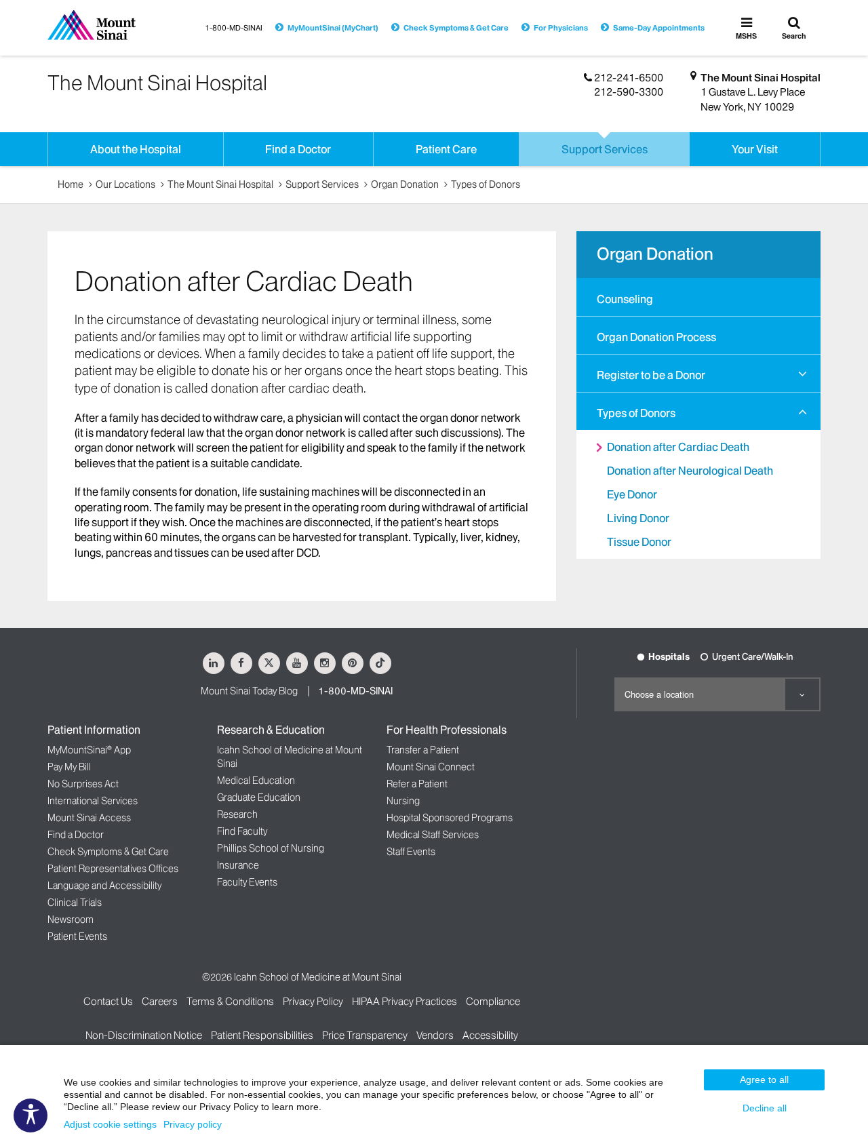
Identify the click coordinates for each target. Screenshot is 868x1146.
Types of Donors (485, 184)
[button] (803, 374)
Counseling (625, 299)
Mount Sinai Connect (431, 767)
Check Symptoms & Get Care (456, 28)
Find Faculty (242, 831)
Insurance (238, 865)
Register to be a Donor (651, 375)
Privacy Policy (313, 1001)
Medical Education (256, 780)
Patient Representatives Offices (112, 869)
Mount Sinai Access (89, 818)
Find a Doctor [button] (298, 149)
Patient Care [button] (446, 149)
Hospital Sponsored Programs (450, 818)
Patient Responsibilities (262, 1035)
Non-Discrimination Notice (143, 1035)
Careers (160, 1001)
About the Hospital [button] (135, 149)
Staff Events (411, 852)
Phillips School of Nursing (270, 848)
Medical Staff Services (433, 835)
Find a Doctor (75, 835)
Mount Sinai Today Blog (249, 691)
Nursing (403, 801)
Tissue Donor (639, 542)
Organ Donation (405, 184)
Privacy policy (192, 1124)
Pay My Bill (69, 767)
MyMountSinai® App (89, 750)
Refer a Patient (417, 784)
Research (237, 814)
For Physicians (561, 28)
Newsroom (70, 919)
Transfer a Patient (423, 750)
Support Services (322, 184)
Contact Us (108, 1001)
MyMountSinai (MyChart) (333, 28)
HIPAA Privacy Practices (404, 1001)
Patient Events (77, 936)
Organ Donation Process (656, 337)
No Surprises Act (83, 784)
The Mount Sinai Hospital (761, 77)
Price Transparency (365, 1035)
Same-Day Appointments (659, 28)
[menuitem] (698, 297)
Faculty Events (247, 882)
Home (70, 184)
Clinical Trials (74, 902)
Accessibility (490, 1035)
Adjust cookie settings (110, 1124)
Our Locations (125, 184)
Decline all (765, 1108)
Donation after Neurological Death (690, 470)
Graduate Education (258, 797)
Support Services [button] (604, 149)
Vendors (435, 1035)
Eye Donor (632, 494)
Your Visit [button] (755, 149)
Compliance (493, 1001)
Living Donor (638, 518)
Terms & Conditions (230, 1001)
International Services (92, 801)
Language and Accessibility (104, 886)
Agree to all (764, 1079)
